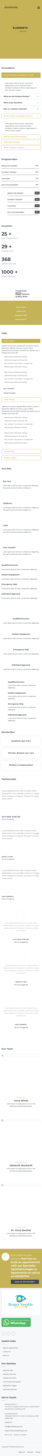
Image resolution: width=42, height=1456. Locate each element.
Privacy (38, 1452)
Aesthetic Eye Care (21, 741)
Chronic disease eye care (21, 753)
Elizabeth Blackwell (21, 1165)
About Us (6, 1355)
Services (30, 1452)
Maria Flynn (7, 857)
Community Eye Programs (12, 1382)
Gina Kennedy (8, 896)
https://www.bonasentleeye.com (16, 1431)
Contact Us (7, 1352)
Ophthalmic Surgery (10, 1386)
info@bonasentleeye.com (14, 1427)
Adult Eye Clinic (8, 1370)
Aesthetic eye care (9, 1374)
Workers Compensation (21, 765)
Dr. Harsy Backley (21, 1230)
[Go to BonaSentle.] (16, 31)
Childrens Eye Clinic (9, 1378)
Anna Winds (21, 1100)
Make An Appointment (10, 1348)
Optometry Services (10, 1389)
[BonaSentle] (10, 7)
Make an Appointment (25, 1282)
